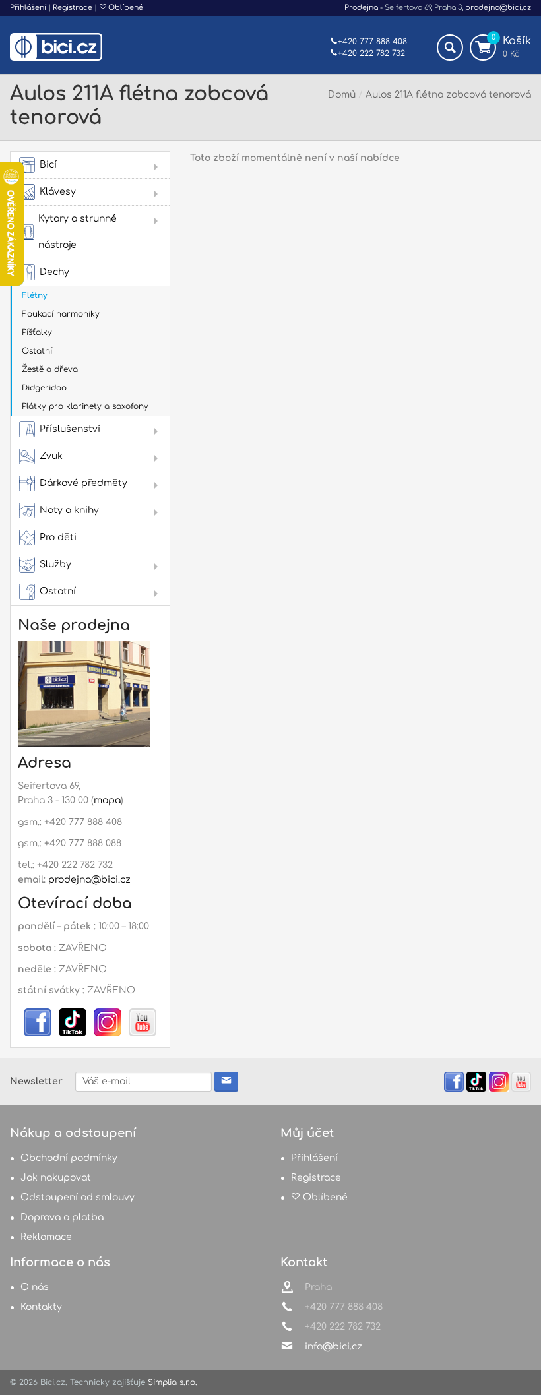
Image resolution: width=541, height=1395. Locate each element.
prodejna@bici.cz (498, 7)
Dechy (54, 272)
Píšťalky (37, 332)
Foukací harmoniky (61, 314)
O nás (34, 1287)
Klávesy (58, 192)
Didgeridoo (44, 387)
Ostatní (37, 351)
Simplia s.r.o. (172, 1382)
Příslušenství (70, 429)
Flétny (34, 295)
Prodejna (361, 7)
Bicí (48, 165)
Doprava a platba (62, 1217)
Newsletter (36, 1081)
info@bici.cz (333, 1346)
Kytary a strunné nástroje (77, 232)
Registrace (72, 7)
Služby (55, 564)
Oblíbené (124, 7)
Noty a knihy (69, 510)
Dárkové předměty (83, 483)
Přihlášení (28, 7)
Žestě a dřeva (50, 369)
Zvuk (51, 456)
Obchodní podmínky (68, 1158)
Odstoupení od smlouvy (77, 1197)
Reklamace (46, 1237)
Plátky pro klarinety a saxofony (85, 406)
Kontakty (41, 1307)
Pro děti (58, 537)
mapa (107, 800)
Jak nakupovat (55, 1178)
